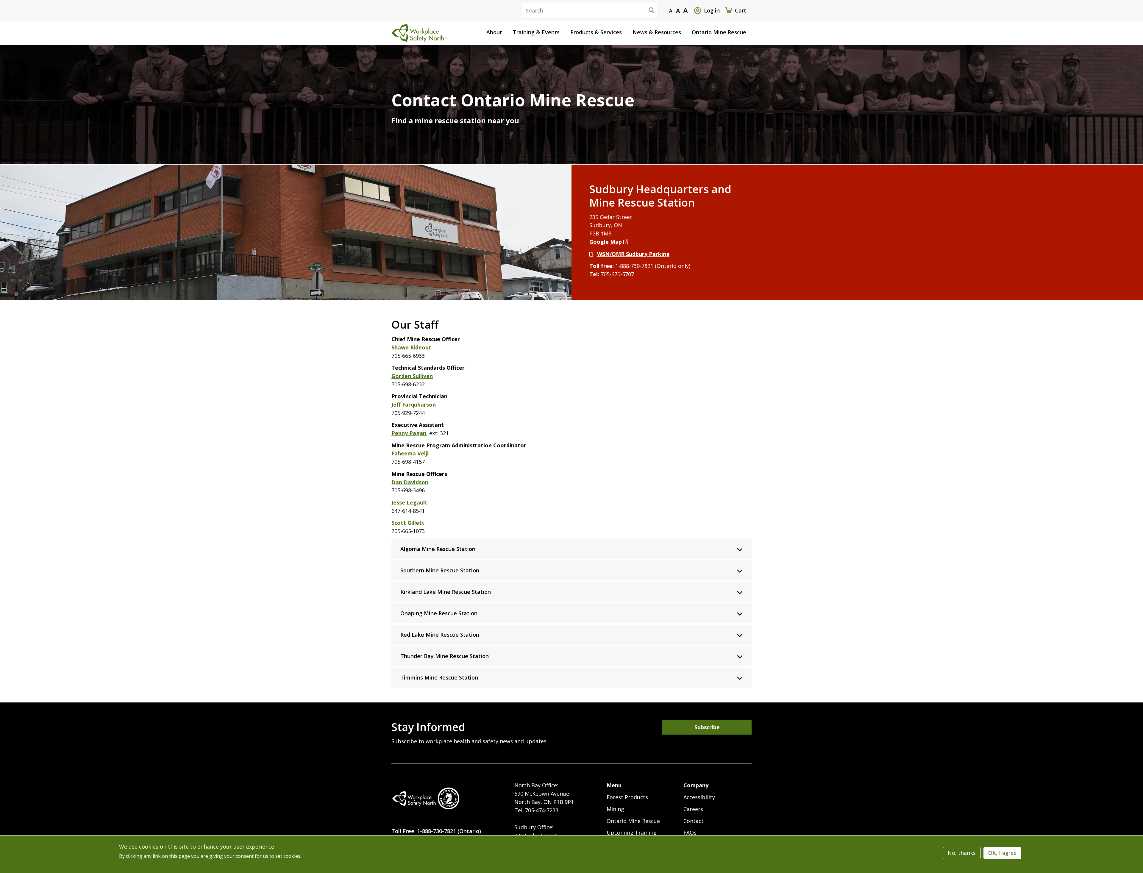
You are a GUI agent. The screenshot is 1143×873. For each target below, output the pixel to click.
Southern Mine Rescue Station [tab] (439, 570)
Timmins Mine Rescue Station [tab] (439, 677)
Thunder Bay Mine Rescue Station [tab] (444, 656)
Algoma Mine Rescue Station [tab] (437, 548)
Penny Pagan (408, 433)
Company (695, 785)
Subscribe (707, 727)
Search (647, 10)
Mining (615, 809)
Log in (712, 10)
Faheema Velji (410, 453)
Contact (693, 820)
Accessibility (699, 797)
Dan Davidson (409, 482)
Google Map (605, 241)
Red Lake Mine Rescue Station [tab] (439, 634)
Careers (693, 809)
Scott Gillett (407, 522)
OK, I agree (1002, 852)
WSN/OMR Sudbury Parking (633, 253)
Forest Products (627, 797)
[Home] (425, 798)
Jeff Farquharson (413, 404)
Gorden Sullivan (412, 376)
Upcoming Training (632, 832)
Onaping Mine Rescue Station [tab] (438, 613)
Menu (614, 785)
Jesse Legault (409, 502)
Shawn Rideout (411, 347)
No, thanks (962, 852)
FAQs (690, 832)
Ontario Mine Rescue (633, 820)
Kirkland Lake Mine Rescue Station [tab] (445, 591)
